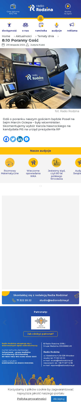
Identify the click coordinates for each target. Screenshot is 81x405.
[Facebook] (6, 139)
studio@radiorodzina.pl (54, 300)
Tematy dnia (45, 36)
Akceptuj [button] (58, 398)
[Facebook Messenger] (27, 139)
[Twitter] (13, 139)
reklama (72, 30)
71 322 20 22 (24, 300)
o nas (25, 30)
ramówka (41, 30)
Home (6, 36)
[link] (33, 167)
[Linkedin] (20, 139)
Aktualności (24, 36)
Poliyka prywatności (31, 398)
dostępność (9, 30)
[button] (4, 322)
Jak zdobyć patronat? (40, 333)
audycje (57, 30)
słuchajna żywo (68, 12)
